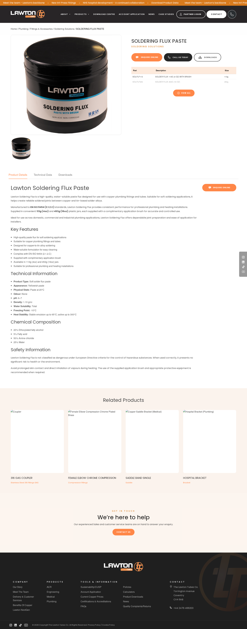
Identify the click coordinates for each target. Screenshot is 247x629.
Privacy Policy (94, 625)
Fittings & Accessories (41, 28)
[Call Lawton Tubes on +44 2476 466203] (232, 14)
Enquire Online (149, 57)
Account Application (91, 591)
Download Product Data (164, 2)
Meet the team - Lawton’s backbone (24, 2)
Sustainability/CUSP (91, 587)
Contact (216, 14)
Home (14, 28)
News (152, 14)
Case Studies (166, 14)
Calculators (129, 591)
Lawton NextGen (21, 609)
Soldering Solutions (64, 28)
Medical (51, 596)
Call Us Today (180, 57)
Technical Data (43, 174)
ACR (49, 587)
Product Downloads (133, 596)
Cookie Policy (108, 625)
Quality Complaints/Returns (137, 606)
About (64, 14)
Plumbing (23, 28)
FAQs (83, 606)
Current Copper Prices (92, 596)
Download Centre (104, 14)
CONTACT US (123, 532)
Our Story (17, 587)
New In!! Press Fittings (64, 2)
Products (81, 14)
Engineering (53, 591)
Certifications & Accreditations (96, 601)
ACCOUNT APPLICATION (132, 14)
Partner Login (192, 14)
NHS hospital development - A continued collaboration (113, 2)
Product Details (18, 174)
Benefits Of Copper (22, 605)
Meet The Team (21, 591)
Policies (127, 587)
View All (186, 93)
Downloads (210, 57)
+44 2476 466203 (183, 608)
